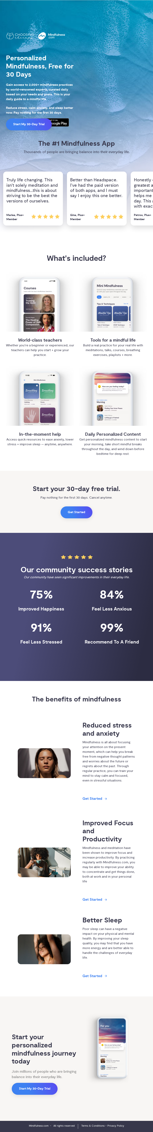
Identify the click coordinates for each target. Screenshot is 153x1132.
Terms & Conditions (93, 1125)
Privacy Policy (115, 1125)
